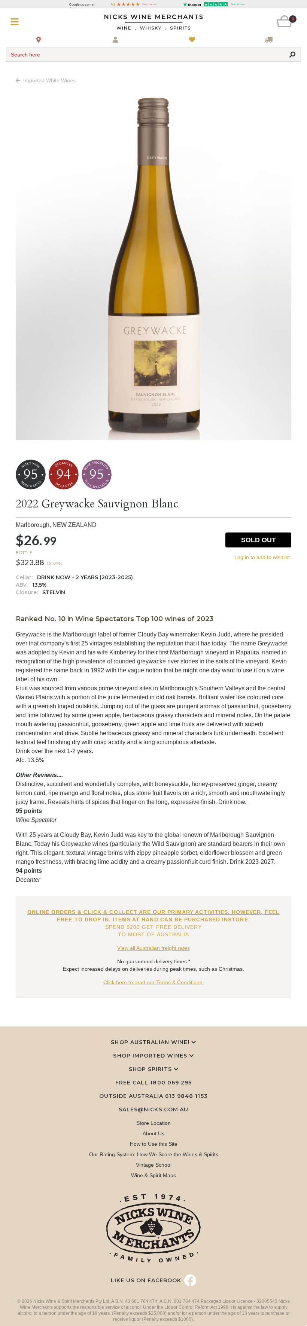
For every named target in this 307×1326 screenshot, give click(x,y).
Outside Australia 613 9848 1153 (153, 1096)
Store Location (153, 1123)
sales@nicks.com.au (153, 1109)
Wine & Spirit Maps (153, 1175)
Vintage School (153, 1165)
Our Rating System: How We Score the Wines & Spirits (153, 1154)
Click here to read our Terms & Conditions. (153, 982)
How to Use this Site (153, 1144)
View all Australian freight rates (153, 948)
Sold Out (258, 540)
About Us (153, 1133)
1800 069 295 (170, 1082)
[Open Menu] (30, 22)
